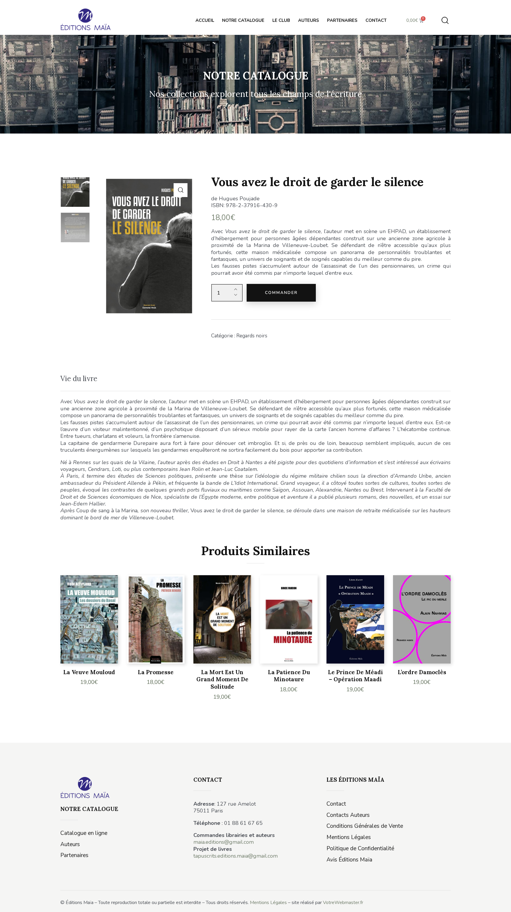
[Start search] (445, 21)
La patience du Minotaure (289, 676)
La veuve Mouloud (89, 672)
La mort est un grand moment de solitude (222, 679)
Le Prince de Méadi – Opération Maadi (355, 676)
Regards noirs (251, 335)
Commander (281, 292)
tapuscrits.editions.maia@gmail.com (235, 855)
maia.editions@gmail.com (223, 842)
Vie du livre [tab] (78, 378)
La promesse (156, 672)
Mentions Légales (268, 902)
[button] (180, 190)
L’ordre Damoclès (422, 672)
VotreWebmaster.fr (343, 902)
